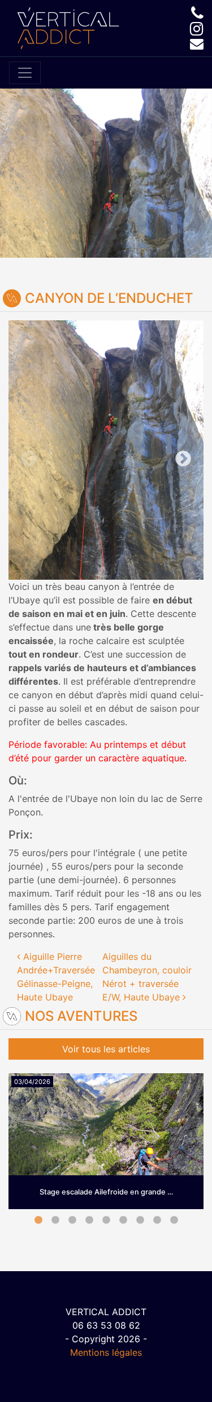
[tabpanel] (106, 1150)
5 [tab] (106, 1220)
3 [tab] (72, 1220)
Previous (57, 450)
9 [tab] (174, 1220)
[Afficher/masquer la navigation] (25, 72)
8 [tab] (157, 1220)
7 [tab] (140, 1220)
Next (155, 450)
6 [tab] (123, 1220)
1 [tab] (38, 1220)
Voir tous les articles (106, 1049)
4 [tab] (89, 1220)
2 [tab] (55, 1220)
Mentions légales (106, 1352)
